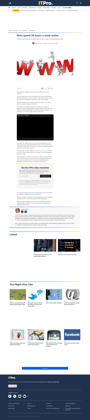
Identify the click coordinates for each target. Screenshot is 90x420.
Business (14, 7)
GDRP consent (11, 408)
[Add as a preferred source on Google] (12, 386)
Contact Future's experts (14, 403)
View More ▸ (45, 368)
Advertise (53, 7)
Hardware (24, 7)
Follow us (44, 88)
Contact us (48, 403)
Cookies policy (49, 406)
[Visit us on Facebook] (9, 396)
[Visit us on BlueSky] (24, 396)
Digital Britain (31, 192)
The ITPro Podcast (61, 10)
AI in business (41, 10)
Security (39, 7)
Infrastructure (32, 7)
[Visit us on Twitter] (14, 396)
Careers (29, 408)
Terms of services (35, 180)
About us (29, 403)
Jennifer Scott (39, 43)
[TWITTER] (22, 212)
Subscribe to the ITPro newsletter (28, 10)
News (57, 43)
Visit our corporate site (53, 382)
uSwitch (29, 96)
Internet (25, 30)
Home (9, 30)
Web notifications (31, 406)
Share (20, 88)
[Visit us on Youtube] (19, 396)
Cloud (19, 7)
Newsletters (68, 406)
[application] (35, 127)
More (59, 7)
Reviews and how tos (50, 10)
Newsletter (51, 88)
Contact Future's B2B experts (52, 408)
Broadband (32, 30)
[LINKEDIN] (26, 212)
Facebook (46, 157)
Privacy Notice (28, 181)
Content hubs (46, 7)
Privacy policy (11, 406)
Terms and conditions (70, 403)
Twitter (19, 158)
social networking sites (42, 151)
